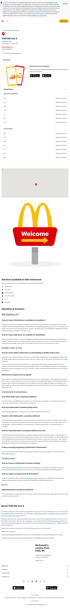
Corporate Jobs (22, 480)
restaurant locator (56, 521)
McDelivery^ (30, 521)
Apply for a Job (39, 560)
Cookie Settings (34, 601)
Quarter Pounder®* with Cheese (11, 515)
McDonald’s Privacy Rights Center (38, 15)
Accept (65, 4)
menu (25, 513)
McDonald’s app (12, 411)
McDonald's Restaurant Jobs (13, 467)
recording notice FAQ (9, 454)
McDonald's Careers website (30, 478)
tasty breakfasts (51, 513)
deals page (16, 523)
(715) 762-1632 (14, 43)
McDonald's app (45, 326)
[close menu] (3, 21)
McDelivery (10, 330)
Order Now (63, 21)
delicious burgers (60, 513)
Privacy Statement (14, 12)
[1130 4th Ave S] (36, 184)
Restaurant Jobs (12, 480)
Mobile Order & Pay (51, 523)
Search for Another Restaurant (11, 30)
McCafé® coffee (42, 513)
